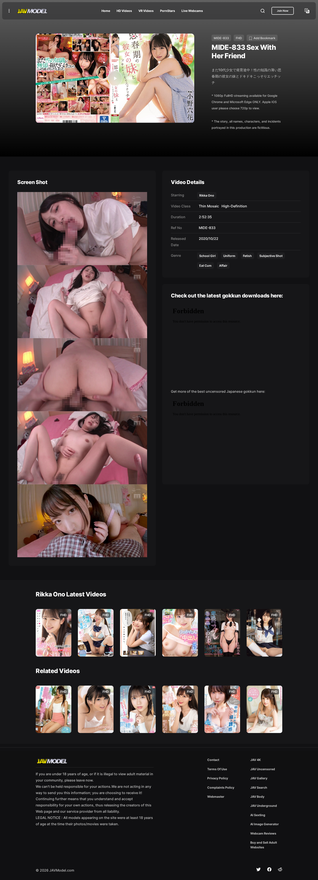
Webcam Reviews (263, 833)
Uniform (229, 256)
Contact (213, 760)
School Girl (207, 256)
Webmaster (215, 796)
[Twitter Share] (258, 869)
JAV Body (257, 796)
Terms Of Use (217, 769)
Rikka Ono (206, 195)
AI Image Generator (264, 824)
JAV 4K (255, 760)
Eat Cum (205, 265)
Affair (223, 265)
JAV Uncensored (262, 769)
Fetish (247, 256)
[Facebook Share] (269, 869)
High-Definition (233, 206)
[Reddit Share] (280, 869)
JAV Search (258, 787)
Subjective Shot (271, 256)
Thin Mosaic (208, 206)
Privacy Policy (217, 778)
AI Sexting (257, 815)
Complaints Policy (220, 787)
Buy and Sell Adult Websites (263, 845)
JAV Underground (263, 805)
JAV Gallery (258, 778)
